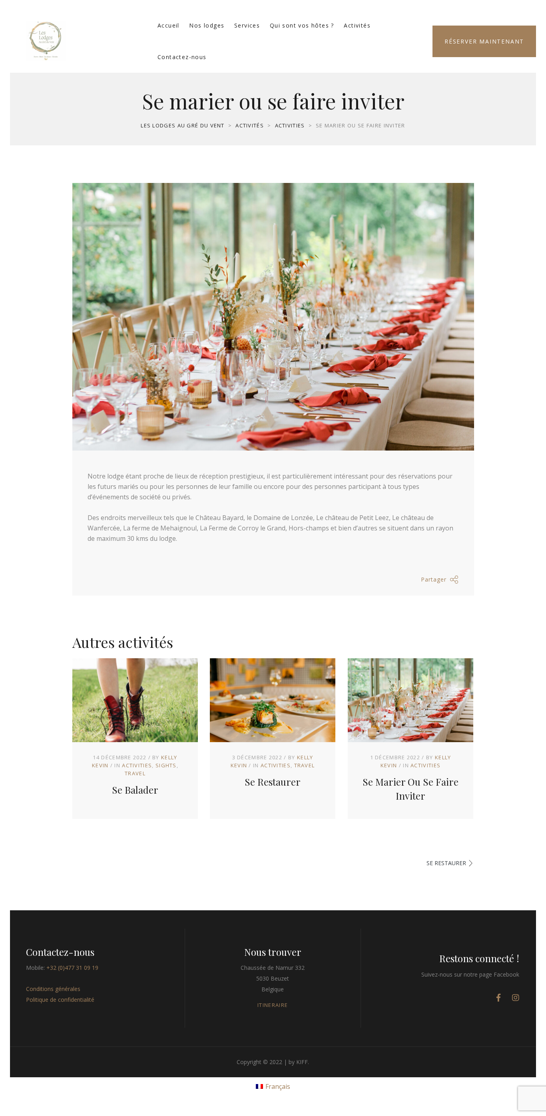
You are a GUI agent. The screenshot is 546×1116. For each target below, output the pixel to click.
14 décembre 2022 (119, 757)
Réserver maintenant (484, 41)
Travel (135, 773)
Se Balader (135, 789)
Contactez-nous (182, 57)
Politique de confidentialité (60, 999)
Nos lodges (206, 25)
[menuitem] (273, 1085)
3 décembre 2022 (257, 757)
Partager (433, 579)
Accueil (168, 25)
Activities (137, 765)
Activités (357, 25)
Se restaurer (273, 781)
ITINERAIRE (272, 1005)
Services (247, 25)
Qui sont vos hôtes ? (302, 25)
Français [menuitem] (277, 1086)
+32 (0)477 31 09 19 (72, 967)
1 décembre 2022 (395, 757)
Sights (166, 765)
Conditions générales (53, 989)
